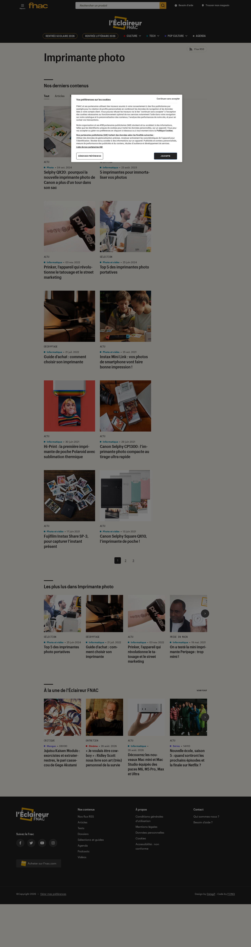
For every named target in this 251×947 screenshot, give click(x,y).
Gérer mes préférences (89, 156)
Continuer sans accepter (168, 99)
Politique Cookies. (164, 130)
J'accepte (165, 156)
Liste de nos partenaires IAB (89, 147)
